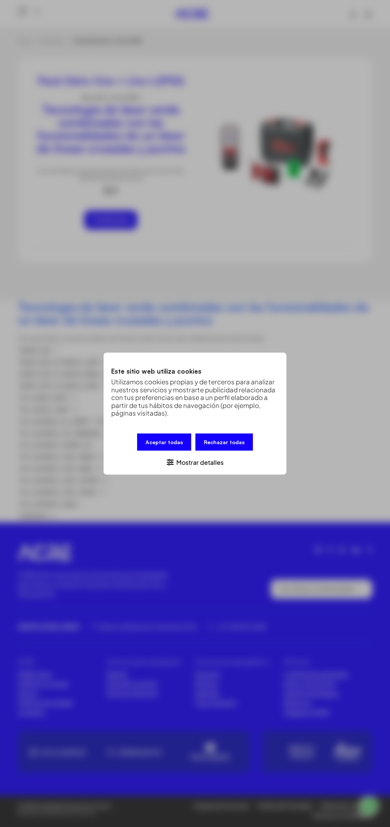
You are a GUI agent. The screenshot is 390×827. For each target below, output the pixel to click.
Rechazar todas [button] (224, 441)
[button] (195, 461)
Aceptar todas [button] (164, 441)
